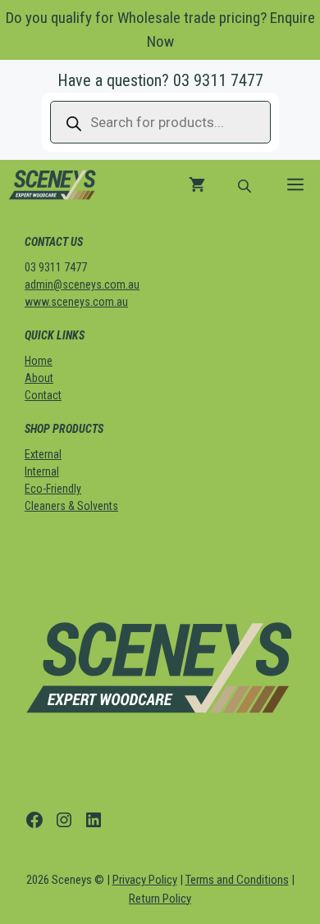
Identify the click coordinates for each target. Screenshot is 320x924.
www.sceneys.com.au (76, 301)
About (39, 378)
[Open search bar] (246, 184)
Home (39, 360)
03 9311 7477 (218, 80)
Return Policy (160, 898)
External (43, 454)
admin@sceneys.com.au (82, 284)
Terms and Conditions (237, 879)
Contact (43, 395)
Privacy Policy (144, 879)
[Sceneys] (52, 184)
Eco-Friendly (53, 488)
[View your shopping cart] (197, 184)
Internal (42, 471)
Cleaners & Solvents (71, 505)
